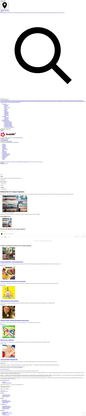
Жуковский (42, 12)
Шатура (84, 101)
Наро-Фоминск (21, 101)
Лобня (82, 100)
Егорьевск (38, 12)
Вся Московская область (5, 10)
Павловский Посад (38, 101)
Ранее (9, 236)
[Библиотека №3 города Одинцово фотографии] (43, 222)
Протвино (46, 101)
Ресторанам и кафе (5, 408)
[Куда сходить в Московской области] (11, 136)
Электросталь (11, 102)
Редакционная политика (6, 400)
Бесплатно (2, 265)
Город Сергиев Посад (16, 12)
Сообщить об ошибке (6, 394)
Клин (56, 12)
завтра (8, 142)
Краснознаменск (78, 100)
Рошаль (55, 101)
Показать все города (61, 12)
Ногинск (25, 101)
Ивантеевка (51, 12)
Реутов (53, 101)
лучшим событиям (4, 140)
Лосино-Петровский (3, 101)
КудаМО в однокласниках (6, 382)
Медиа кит (4, 413)
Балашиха (2, 12)
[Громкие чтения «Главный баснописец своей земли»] (43, 312)
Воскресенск (10, 12)
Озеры (28, 101)
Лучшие (5, 236)
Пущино (49, 101)
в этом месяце (16, 142)
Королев (59, 100)
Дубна (35, 12)
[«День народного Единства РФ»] (43, 351)
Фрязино (71, 101)
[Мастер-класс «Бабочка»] (43, 331)
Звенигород (46, 12)
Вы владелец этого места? (4, 369)
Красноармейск (67, 100)
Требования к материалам (6, 406)
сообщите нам (20, 367)
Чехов (82, 101)
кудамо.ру (2, 391)
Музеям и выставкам (5, 407)
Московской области (19, 137)
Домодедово (32, 12)
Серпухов (65, 101)
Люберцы (13, 101)
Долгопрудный (27, 12)
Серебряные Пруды (60, 101)
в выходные (12, 142)
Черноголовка (78, 101)
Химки (74, 101)
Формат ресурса (5, 402)
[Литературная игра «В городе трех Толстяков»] (43, 273)
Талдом (68, 101)
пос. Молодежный (17, 102)
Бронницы (6, 12)
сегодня (5, 142)
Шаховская (2, 102)
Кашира (54, 12)
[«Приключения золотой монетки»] (43, 292)
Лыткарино (9, 101)
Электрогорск (6, 102)
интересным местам (4, 139)
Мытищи (16, 101)
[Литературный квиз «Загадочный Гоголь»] (43, 253)
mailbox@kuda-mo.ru (5, 396)
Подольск (43, 101)
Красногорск (72, 100)
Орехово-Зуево (31, 101)
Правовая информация (6, 401)
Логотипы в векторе (5, 414)
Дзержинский (22, 12)
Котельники (63, 100)
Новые (1, 236)
